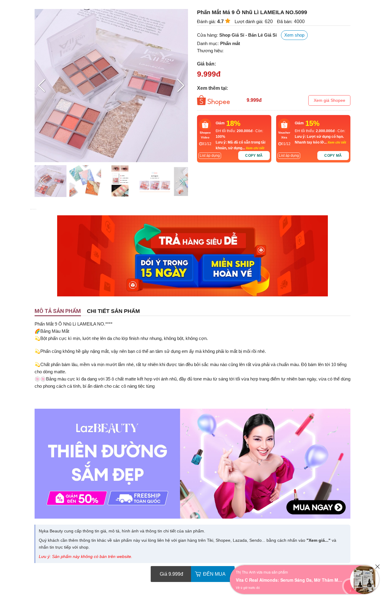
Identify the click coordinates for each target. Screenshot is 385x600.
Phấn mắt (230, 43)
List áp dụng (210, 155)
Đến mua (214, 574)
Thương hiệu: (210, 50)
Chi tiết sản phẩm (113, 311)
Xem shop (294, 35)
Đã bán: (284, 21)
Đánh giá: (206, 21)
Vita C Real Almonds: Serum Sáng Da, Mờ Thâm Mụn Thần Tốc (290, 580)
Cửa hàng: (207, 35)
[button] (181, 85)
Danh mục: (208, 43)
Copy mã (254, 155)
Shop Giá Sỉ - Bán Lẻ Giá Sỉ (248, 35)
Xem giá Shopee (329, 100)
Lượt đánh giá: (249, 21)
